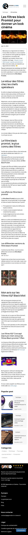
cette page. (13, 386)
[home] (10, 6)
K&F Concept (21, 350)
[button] (24, 6)
